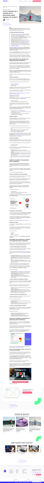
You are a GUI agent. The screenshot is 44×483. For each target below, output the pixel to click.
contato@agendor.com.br (15, 480)
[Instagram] (38, 472)
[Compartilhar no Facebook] (8, 24)
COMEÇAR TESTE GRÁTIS (26, 392)
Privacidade (24, 482)
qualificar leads (20, 155)
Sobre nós (10, 470)
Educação (24, 470)
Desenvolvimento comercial (6, 9)
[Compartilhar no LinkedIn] (10, 24)
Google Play (31, 480)
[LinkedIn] (35, 472)
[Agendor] (5, 1)
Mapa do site (16, 482)
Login (33, 474)
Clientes (17, 471)
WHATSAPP (5, 24)
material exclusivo (19, 44)
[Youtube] (40, 472)
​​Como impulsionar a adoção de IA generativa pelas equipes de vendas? (34, 429)
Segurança (28, 482)
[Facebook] (33, 472)
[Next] (39, 451)
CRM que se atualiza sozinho (15, 83)
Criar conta (38, 474)
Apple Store (26, 480)
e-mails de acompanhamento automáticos (21, 111)
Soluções (17, 470)
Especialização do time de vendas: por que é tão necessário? (20, 429)
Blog (23, 471)
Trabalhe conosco (11, 471)
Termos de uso (20, 482)
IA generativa (13, 65)
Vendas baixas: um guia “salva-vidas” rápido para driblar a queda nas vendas (8, 429)
